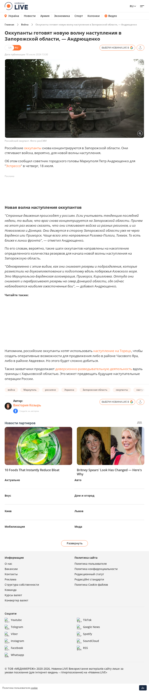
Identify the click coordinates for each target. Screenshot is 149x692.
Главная (9, 24)
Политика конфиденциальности (96, 569)
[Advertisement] (75, 188)
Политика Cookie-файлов (91, 584)
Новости (30, 15)
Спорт (78, 15)
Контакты (11, 574)
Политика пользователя (90, 563)
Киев (8, 511)
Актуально (12, 480)
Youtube (16, 620)
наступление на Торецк (112, 351)
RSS (85, 648)
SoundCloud (91, 641)
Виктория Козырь (27, 405)
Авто (77, 480)
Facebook (17, 648)
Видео (112, 15)
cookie (34, 687)
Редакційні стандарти (89, 579)
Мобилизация (15, 526)
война (11, 389)
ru (131, 6)
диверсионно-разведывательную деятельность (93, 369)
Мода (78, 526)
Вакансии (11, 569)
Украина (69, 389)
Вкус (8, 495)
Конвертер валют (16, 600)
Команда (10, 590)
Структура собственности (22, 584)
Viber (14, 634)
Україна (13, 16)
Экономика (62, 15)
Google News (91, 627)
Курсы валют (13, 595)
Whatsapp (17, 655)
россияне (50, 389)
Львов (78, 511)
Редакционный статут (89, 574)
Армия (44, 15)
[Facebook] (15, 411)
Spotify (87, 634)
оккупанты (32, 148)
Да (142, 687)
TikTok (87, 620)
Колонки (93, 15)
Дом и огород (84, 495)
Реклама (10, 579)
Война (25, 24)
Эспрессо (13, 166)
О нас (8, 563)
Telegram (17, 627)
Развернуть (74, 543)
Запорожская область (95, 389)
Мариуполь (29, 389)
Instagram (17, 641)
